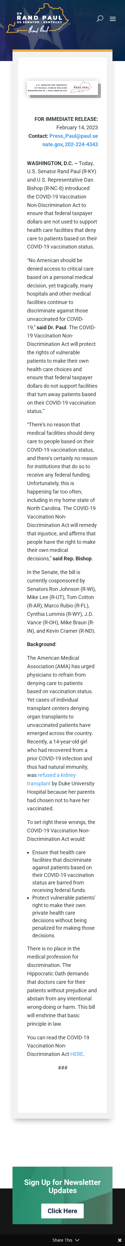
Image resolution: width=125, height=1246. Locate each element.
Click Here (62, 1211)
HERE (76, 1054)
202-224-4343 (81, 144)
